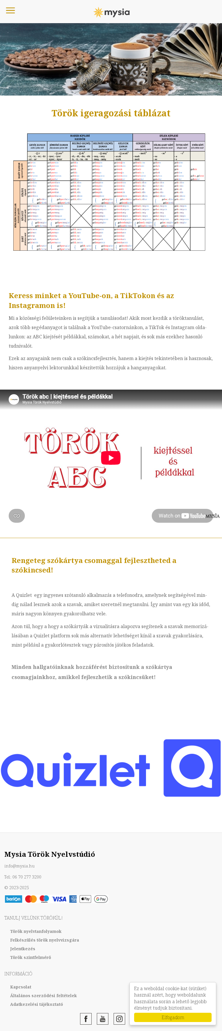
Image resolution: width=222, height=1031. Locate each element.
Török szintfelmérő (30, 957)
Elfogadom (173, 1017)
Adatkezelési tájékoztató (36, 1004)
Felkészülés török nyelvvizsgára (44, 940)
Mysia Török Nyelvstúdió (111, 12)
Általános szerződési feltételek (43, 995)
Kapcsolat (20, 987)
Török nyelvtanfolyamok (36, 931)
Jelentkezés (22, 948)
